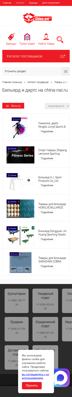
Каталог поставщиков (24, 56)
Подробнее (47, 131)
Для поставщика (11, 8)
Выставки (7, 14)
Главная (6, 3)
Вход (47, 7)
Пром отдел (27, 43)
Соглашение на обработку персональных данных (28, 26)
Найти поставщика (35, 8)
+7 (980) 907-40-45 (45, 334)
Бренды (33, 3)
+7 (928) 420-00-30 (45, 306)
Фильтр (16, 105)
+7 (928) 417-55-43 (17, 330)
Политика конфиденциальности (19, 31)
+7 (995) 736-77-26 (17, 302)
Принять (32, 385)
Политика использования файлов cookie (24, 20)
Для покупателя (51, 3)
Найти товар (46, 43)
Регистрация (62, 7)
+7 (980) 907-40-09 (17, 363)
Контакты (22, 14)
